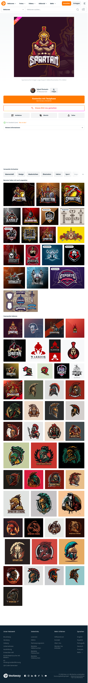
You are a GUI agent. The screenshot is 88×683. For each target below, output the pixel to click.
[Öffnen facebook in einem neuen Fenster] (25, 676)
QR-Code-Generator (10, 665)
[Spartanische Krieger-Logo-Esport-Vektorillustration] (12, 328)
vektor (58, 174)
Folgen (54, 92)
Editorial (42, 3)
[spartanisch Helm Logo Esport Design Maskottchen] (75, 328)
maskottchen (33, 174)
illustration (47, 174)
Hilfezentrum (59, 637)
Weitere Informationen (12, 127)
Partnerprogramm (37, 643)
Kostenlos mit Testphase (44, 99)
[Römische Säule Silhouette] (72, 216)
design (21, 174)
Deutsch (78, 646)
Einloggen (76, 3)
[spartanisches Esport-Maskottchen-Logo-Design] (48, 194)
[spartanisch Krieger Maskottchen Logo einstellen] (33, 255)
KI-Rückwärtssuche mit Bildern (11, 656)
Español (78, 640)
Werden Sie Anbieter (58, 647)
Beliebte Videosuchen (35, 657)
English (78, 637)
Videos (31, 3)
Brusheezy (7, 637)
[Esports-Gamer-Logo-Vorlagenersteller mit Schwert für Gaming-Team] (20, 301)
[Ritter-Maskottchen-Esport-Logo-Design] (69, 371)
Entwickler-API (8, 652)
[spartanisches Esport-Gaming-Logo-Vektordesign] (11, 371)
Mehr (52, 3)
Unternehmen (8, 646)
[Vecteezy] (3, 3)
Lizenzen (34, 637)
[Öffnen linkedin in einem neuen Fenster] (32, 676)
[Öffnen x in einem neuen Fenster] (42, 676)
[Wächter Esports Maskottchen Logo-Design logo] (29, 235)
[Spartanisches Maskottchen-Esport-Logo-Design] (33, 328)
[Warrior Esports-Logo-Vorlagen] (74, 255)
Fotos (21, 3)
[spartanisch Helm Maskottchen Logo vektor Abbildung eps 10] (33, 389)
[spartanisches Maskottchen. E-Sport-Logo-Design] (72, 194)
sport (68, 174)
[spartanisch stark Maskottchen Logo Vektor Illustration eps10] (75, 389)
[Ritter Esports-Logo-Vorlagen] (52, 255)
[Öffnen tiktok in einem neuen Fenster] (39, 676)
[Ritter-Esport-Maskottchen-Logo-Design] (13, 255)
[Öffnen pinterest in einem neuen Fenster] (35, 676)
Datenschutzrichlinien (76, 676)
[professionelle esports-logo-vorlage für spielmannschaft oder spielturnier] (67, 278)
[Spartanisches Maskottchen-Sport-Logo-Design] (19, 194)
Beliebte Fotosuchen (35, 652)
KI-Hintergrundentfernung (12, 661)
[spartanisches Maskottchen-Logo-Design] (14, 350)
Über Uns (57, 643)
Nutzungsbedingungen (59, 676)
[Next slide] (79, 174)
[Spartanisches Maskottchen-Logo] (73, 350)
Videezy (6, 643)
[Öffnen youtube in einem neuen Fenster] (46, 676)
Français (79, 649)
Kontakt (57, 640)
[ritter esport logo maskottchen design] (12, 216)
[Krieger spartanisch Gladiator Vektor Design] (44, 350)
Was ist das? (22, 122)
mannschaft (9, 174)
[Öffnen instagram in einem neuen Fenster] (28, 676)
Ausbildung (7, 649)
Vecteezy (6, 640)
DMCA (33, 640)
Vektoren (10, 3)
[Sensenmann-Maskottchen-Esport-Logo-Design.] (11, 235)
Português (79, 643)
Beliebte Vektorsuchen (36, 647)
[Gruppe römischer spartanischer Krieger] (71, 235)
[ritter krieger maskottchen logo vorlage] (49, 216)
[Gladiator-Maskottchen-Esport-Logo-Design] (30, 216)
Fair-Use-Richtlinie (75, 677)
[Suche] (77, 9)
